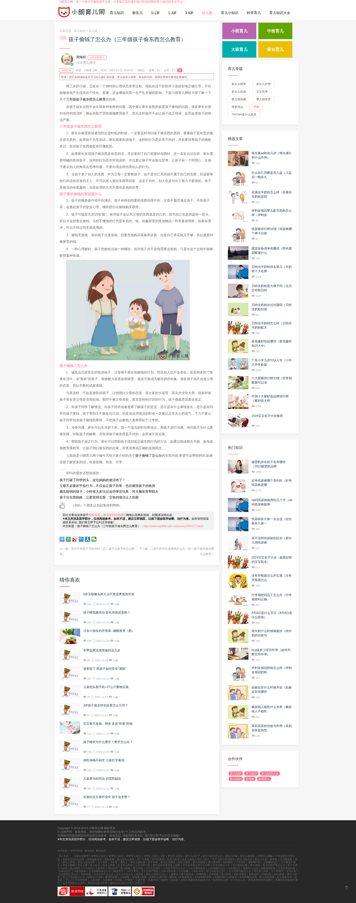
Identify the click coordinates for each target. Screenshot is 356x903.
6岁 (163, 856)
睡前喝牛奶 (254, 862)
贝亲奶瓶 (214, 874)
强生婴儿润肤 (261, 871)
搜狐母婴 (94, 515)
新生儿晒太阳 (244, 859)
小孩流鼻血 (80, 871)
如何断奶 (228, 862)
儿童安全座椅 (81, 856)
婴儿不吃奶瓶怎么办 (74, 877)
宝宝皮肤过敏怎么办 (240, 871)
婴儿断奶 (75, 868)
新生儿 (137, 13)
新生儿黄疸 (173, 859)
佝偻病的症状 (267, 868)
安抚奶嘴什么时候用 (225, 877)
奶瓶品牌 (254, 874)
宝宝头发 (291, 871)
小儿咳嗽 (184, 871)
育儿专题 (235, 69)
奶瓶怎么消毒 (95, 877)
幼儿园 (207, 13)
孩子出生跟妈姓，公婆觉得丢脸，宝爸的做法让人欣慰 (99, 497)
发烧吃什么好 (250, 868)
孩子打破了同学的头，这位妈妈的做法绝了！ (92, 480)
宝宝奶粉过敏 (240, 865)
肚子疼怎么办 (238, 879)
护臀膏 (129, 879)
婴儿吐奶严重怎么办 (274, 865)
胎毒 (177, 865)
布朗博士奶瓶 (139, 877)
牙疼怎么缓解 (265, 856)
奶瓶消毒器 (240, 874)
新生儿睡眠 (69, 865)
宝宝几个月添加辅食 (76, 879)
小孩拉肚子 (65, 871)
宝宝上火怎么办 (124, 874)
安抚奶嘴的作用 (248, 877)
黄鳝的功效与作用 (97, 883)
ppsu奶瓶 (279, 874)
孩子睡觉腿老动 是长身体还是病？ (106, 612)
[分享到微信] (94, 539)
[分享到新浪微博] (74, 539)
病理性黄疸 (158, 859)
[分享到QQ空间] (68, 539)
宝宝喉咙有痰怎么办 (100, 871)
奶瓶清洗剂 (185, 877)
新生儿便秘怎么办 (156, 874)
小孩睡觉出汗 (270, 862)
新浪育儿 (264, 778)
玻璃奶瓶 (201, 874)
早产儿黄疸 (143, 859)
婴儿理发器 (199, 862)
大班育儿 (239, 49)
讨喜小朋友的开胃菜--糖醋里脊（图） (109, 630)
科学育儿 (254, 13)
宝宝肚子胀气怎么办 (174, 868)
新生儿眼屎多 (247, 856)
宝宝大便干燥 (142, 865)
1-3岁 (172, 13)
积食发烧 (86, 874)
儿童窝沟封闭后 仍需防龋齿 (102, 778)
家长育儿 (275, 49)
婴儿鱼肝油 (187, 874)
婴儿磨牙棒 (214, 862)
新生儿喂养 (239, 84)
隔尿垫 (164, 879)
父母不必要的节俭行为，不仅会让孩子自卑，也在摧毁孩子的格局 (107, 486)
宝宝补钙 (88, 868)
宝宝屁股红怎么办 (68, 874)
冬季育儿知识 (151, 856)
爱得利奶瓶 (111, 877)
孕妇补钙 (113, 868)
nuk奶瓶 (124, 877)
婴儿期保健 (239, 99)
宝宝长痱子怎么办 (103, 874)
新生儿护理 (263, 84)
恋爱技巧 (140, 883)
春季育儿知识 (98, 856)
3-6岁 (189, 13)
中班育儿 (275, 31)
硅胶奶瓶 (266, 874)
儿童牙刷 (153, 879)
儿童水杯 (95, 879)
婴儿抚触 (125, 868)
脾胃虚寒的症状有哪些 (260, 879)
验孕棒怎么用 (220, 879)
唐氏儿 (124, 862)
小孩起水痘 (197, 871)
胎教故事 (109, 859)
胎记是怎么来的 (125, 859)
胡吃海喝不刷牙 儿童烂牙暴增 (103, 760)
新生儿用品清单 (86, 862)
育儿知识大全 (279, 13)
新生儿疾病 (239, 91)
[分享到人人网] (87, 539)
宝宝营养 (262, 91)
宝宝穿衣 (103, 862)
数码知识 (89, 850)
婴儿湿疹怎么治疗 (216, 871)
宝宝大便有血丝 (196, 868)
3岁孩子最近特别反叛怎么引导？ (105, 705)
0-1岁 (155, 13)
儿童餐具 (173, 874)
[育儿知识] (81, 13)
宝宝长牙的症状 (286, 868)
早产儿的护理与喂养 (223, 859)
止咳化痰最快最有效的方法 (195, 879)
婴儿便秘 (138, 868)
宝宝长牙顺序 (152, 868)
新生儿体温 (188, 859)
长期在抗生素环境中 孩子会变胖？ (106, 797)
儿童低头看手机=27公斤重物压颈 (106, 687)
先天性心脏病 (125, 865)
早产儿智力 (203, 859)
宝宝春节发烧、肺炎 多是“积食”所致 (107, 723)
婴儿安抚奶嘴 (266, 877)
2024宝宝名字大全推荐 (267, 416)
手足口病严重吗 (149, 871)
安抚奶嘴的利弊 (203, 877)
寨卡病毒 (153, 862)
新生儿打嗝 (231, 856)
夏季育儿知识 (116, 856)
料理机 (119, 879)
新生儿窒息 (69, 862)
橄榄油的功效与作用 (121, 883)
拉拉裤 (174, 879)
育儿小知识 (229, 13)
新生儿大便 (261, 859)
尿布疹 (139, 874)
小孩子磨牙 (132, 871)
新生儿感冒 (184, 862)
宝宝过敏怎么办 (221, 865)
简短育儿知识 (175, 856)
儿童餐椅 (107, 879)
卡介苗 (114, 862)
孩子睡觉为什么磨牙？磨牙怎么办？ (108, 742)
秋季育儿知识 (133, 856)
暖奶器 (173, 877)
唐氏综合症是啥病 (162, 865)
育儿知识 (117, 13)
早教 (256, 106)
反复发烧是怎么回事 (74, 883)
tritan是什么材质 (244, 114)
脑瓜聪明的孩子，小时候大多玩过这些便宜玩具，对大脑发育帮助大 (109, 491)
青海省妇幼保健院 (114, 515)
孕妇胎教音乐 (94, 859)
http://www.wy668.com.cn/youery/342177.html (173, 526)
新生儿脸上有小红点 (89, 865)
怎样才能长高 (168, 871)
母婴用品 (237, 106)
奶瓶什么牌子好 (158, 877)
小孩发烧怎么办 (216, 868)
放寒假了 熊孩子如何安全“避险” (104, 668)
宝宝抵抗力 (234, 868)
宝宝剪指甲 (277, 871)
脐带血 (273, 859)
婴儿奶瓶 (226, 874)
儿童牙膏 (140, 879)
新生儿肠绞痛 (137, 862)
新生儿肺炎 (109, 865)
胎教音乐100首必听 (73, 859)
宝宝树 (250, 778)
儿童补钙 (100, 868)
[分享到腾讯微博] (81, 539)
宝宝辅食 (241, 862)
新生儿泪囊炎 (167, 862)
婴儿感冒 (255, 865)
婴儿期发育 (263, 99)
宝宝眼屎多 (286, 859)
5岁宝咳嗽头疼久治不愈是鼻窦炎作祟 (108, 594)
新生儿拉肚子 (192, 856)
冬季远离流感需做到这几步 (101, 650)
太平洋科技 (76, 850)
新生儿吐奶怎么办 (212, 856)
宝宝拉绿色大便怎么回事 (196, 865)
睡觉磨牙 (118, 871)
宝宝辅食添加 (284, 877)
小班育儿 (239, 31)
